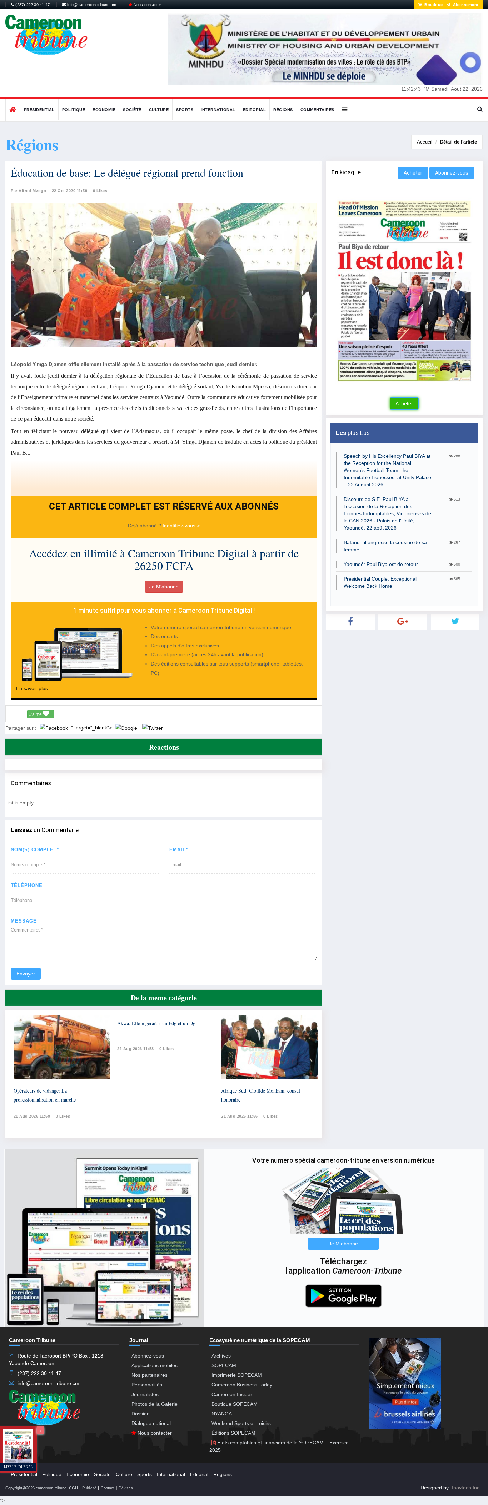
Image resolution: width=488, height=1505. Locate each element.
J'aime (36, 714)
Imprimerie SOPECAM (236, 1375)
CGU (73, 1488)
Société (132, 109)
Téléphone (27, 885)
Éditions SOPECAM (233, 1433)
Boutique (433, 4)
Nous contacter (146, 4)
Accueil (424, 142)
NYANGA (221, 1413)
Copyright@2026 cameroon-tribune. (36, 1488)
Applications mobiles (154, 1365)
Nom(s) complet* (35, 849)
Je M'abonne (164, 587)
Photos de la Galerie (154, 1404)
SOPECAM (223, 1365)
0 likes (63, 1116)
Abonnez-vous (451, 173)
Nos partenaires (149, 1375)
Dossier (140, 1413)
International (218, 109)
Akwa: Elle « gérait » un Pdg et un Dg (156, 1023)
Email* (178, 849)
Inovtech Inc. (466, 1487)
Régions (283, 109)
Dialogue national (151, 1423)
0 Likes (100, 191)
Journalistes (145, 1394)
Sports (184, 109)
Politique (73, 109)
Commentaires (317, 109)
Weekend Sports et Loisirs (241, 1423)
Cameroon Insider (231, 1394)
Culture (159, 109)
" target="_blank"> (92, 728)
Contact (107, 1488)
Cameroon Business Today (241, 1385)
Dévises (126, 1488)
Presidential (39, 109)
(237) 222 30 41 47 (32, 4)
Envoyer (25, 974)
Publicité (89, 1488)
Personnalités (146, 1385)
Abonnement (465, 4)
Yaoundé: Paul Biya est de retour (381, 564)
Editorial (254, 109)
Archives (221, 1356)
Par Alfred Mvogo (28, 191)
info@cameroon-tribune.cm (91, 4)
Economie (104, 109)
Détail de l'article (458, 142)
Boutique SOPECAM (234, 1404)
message (24, 921)
